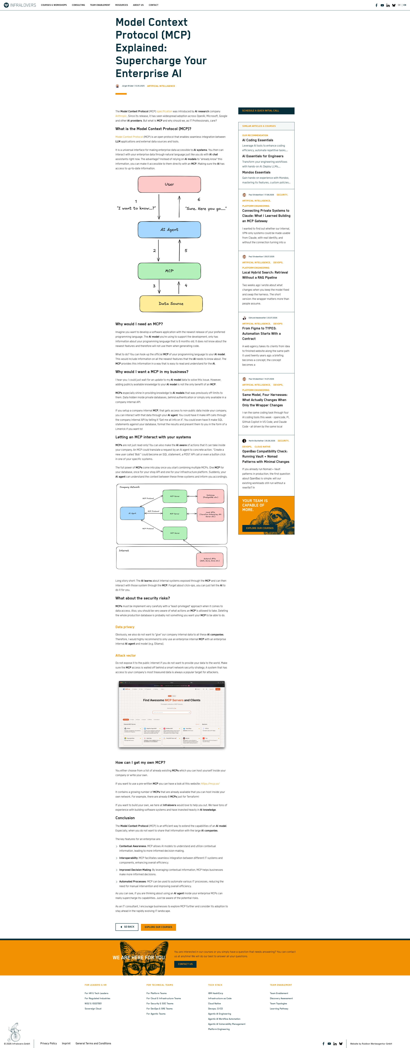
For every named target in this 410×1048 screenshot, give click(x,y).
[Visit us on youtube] (382, 5)
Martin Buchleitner (256, 441)
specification (164, 111)
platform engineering (255, 206)
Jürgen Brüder (128, 86)
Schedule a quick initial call (260, 110)
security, (282, 194)
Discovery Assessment (281, 998)
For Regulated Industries (97, 998)
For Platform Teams (157, 993)
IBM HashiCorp (215, 993)
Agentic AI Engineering (219, 1014)
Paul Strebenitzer (256, 195)
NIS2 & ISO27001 (93, 1003)
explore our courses (158, 927)
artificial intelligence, (256, 200)
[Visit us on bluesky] (393, 5)
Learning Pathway (279, 1008)
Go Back (129, 926)
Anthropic (121, 116)
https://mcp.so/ (210, 783)
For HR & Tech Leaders (96, 993)
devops (278, 323)
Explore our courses (260, 528)
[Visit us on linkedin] (388, 5)
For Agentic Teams (156, 1014)
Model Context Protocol (129, 137)
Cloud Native (214, 1003)
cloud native (263, 446)
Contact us (185, 964)
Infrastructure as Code (220, 998)
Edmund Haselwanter (257, 318)
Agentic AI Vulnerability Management (226, 1024)
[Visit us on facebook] (376, 5)
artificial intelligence (161, 86)
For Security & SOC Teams (160, 1003)
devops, (278, 262)
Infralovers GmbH (21, 1044)
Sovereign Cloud (93, 1008)
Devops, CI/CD (215, 1008)
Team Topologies (278, 1003)
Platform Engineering (219, 1029)
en (404, 5)
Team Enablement (279, 993)
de (399, 5)
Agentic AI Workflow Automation (224, 1019)
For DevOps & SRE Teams (159, 1008)
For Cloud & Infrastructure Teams (164, 998)
